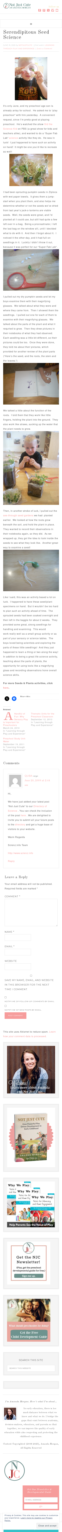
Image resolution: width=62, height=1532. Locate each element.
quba (28, 776)
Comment (12, 896)
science (13, 137)
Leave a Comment (44, 49)
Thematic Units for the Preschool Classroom (42, 715)
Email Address (19, 1506)
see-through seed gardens (18, 515)
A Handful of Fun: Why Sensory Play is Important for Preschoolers (15, 719)
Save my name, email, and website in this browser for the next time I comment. (29, 985)
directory (20, 824)
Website (11, 961)
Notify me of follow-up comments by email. (30, 1001)
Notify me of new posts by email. (23, 1010)
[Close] (54, 1471)
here (6, 687)
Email (10, 946)
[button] (31, 23)
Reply (11, 861)
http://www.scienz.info (20, 853)
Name (9, 932)
